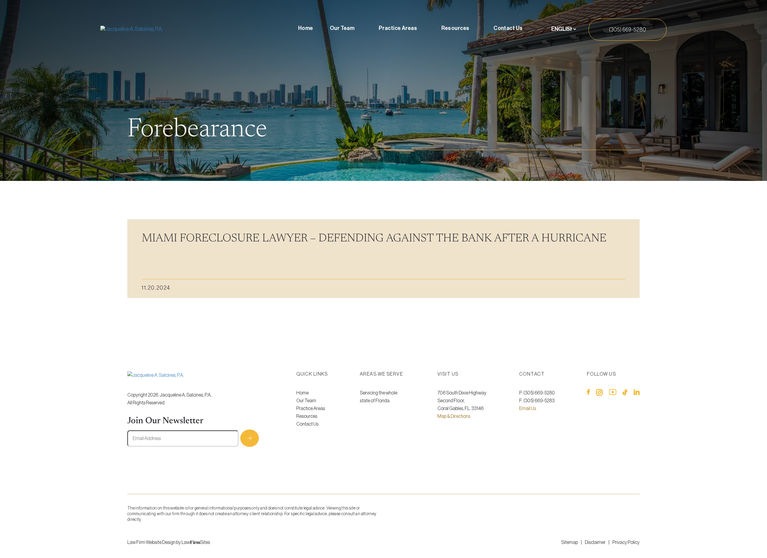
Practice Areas (398, 28)
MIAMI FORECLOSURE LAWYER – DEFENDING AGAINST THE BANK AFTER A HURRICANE (374, 238)
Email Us (527, 408)
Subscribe (249, 438)
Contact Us (508, 28)
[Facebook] (588, 393)
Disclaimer (595, 542)
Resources (455, 28)
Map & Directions (453, 416)
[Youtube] (613, 393)
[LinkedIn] (637, 393)
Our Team (342, 28)
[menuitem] (305, 29)
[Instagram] (599, 393)
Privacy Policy (626, 542)
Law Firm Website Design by (154, 542)
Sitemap (569, 542)
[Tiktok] (625, 393)
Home (305, 28)
